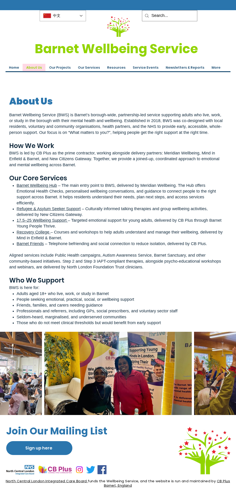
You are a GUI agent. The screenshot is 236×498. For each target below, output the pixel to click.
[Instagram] (79, 469)
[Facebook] (101, 469)
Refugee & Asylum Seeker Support (49, 208)
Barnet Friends (30, 243)
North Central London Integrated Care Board (47, 481)
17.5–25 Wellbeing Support (42, 220)
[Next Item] (228, 373)
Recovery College (33, 232)
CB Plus (223, 481)
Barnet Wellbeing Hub (37, 185)
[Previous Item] (8, 373)
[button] (145, 67)
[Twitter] (90, 469)
